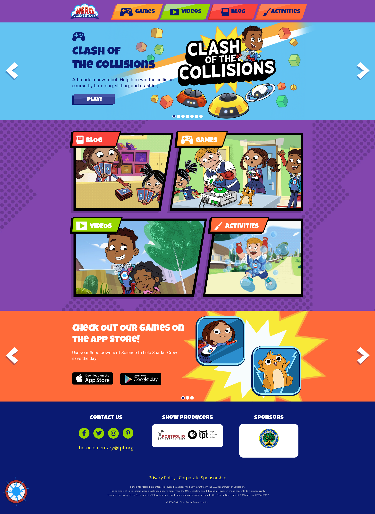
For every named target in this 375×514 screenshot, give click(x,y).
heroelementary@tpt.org (106, 447)
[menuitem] (137, 11)
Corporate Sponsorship (202, 478)
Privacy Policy (162, 478)
